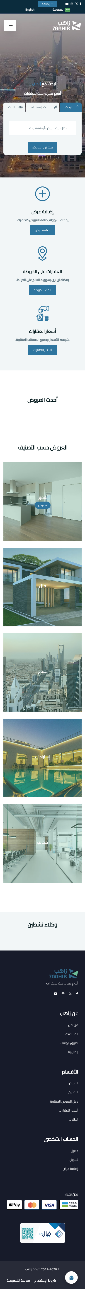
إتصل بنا (73, 1052)
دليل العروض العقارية (64, 1101)
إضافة (46, 4)
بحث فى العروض (42, 147)
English (29, 9)
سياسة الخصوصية (18, 1280)
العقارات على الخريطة (42, 271)
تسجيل (74, 1160)
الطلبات (73, 1119)
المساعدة (72, 1034)
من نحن (73, 1025)
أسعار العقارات (42, 331)
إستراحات (42, 756)
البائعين (73, 1092)
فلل (42, 586)
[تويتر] (76, 4)
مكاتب (42, 842)
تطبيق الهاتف (69, 1043)
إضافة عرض (42, 211)
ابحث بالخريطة (42, 290)
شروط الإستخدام (45, 1280)
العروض (73, 1083)
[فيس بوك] (80, 4)
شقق (42, 497)
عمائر (42, 671)
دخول (74, 1151)
